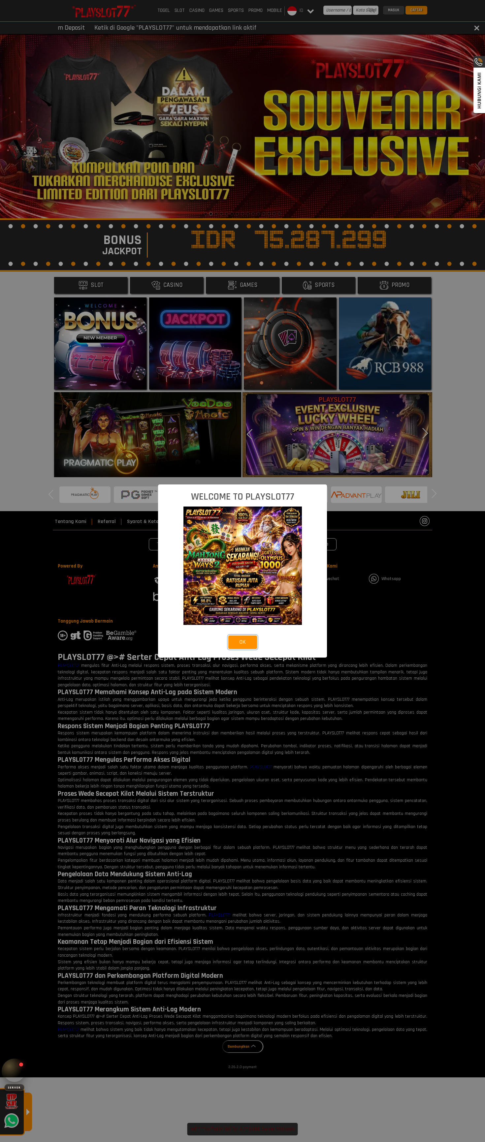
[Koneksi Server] (14, 1071)
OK (243, 642)
